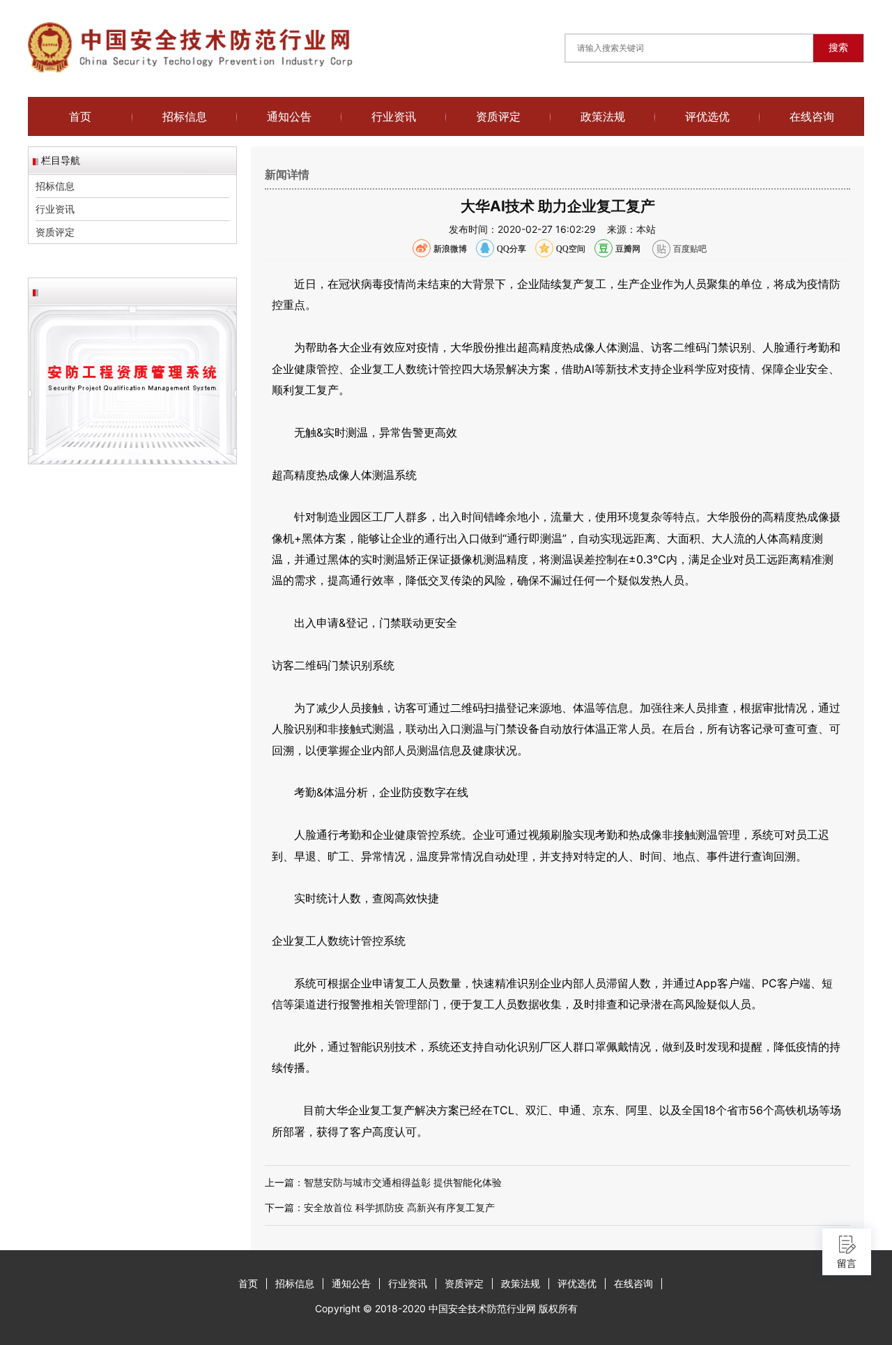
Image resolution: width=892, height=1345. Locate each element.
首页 (80, 116)
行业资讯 (393, 116)
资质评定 (498, 116)
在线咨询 (812, 116)
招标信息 (184, 116)
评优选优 (707, 116)
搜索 (838, 47)
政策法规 (602, 116)
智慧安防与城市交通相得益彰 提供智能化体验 (403, 1182)
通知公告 (289, 116)
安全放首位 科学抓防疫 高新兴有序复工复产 (399, 1207)
